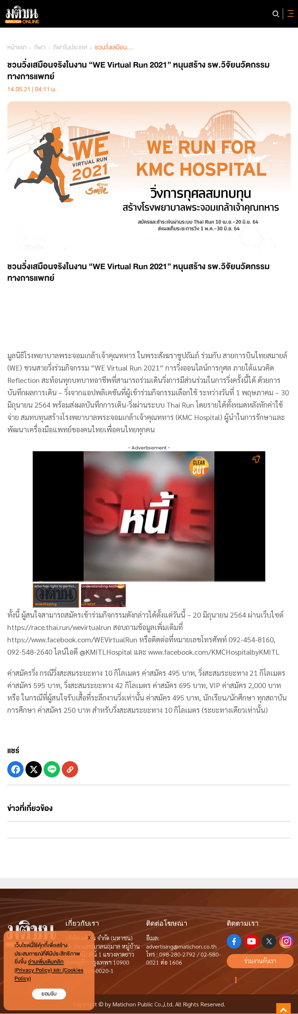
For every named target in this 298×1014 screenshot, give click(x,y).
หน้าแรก (17, 47)
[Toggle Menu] (289, 13)
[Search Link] (276, 14)
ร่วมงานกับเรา (260, 961)
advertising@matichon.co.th (181, 946)
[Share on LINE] (52, 769)
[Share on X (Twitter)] (33, 769)
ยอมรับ (49, 993)
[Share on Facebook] (15, 769)
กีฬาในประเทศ (70, 47)
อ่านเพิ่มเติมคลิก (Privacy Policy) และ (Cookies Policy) (49, 970)
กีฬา (39, 47)
